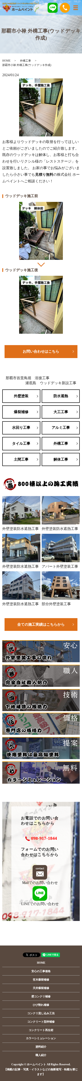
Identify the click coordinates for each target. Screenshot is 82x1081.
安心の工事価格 (41, 971)
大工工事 (61, 412)
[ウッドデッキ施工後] (41, 305)
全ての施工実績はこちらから (41, 624)
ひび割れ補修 (41, 1004)
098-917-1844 (44, 838)
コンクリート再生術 (41, 1030)
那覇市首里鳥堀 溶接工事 (27, 378)
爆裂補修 (21, 412)
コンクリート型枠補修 (41, 1021)
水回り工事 (21, 427)
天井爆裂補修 (41, 988)
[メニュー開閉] (75, 7)
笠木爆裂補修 (41, 979)
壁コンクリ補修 (41, 996)
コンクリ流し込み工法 (41, 1013)
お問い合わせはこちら (41, 351)
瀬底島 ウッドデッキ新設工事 (50, 383)
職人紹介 (41, 1055)
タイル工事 (21, 443)
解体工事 (61, 459)
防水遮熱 (61, 396)
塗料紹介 (41, 1046)
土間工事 (21, 459)
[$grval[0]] (41, 231)
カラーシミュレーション (41, 1038)
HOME (6, 60)
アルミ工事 (61, 427)
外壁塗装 (21, 396)
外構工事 (25, 60)
